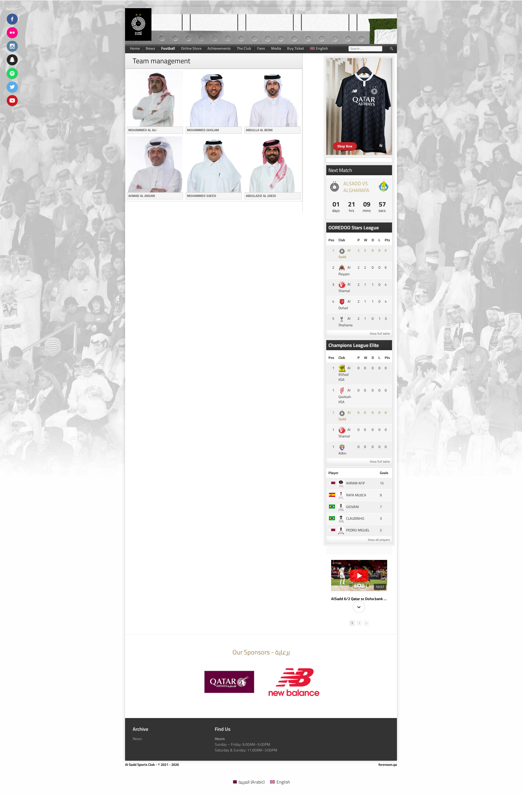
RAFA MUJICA (356, 495)
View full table (380, 333)
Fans (261, 48)
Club (341, 240)
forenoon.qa (387, 764)
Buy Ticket (295, 48)
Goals (384, 472)
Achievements (219, 48)
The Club (244, 48)
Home (135, 48)
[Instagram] (12, 46)
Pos (331, 240)
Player (333, 472)
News (150, 48)
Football (168, 48)
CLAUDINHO (355, 518)
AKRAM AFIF (355, 483)
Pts (387, 240)
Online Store (191, 48)
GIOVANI (352, 506)
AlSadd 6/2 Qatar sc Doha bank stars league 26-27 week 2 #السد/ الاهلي (359, 598)
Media (276, 48)
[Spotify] (12, 73)
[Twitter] (12, 87)
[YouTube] (12, 100)
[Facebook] (12, 19)
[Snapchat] (12, 59)
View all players (379, 540)
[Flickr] (12, 32)
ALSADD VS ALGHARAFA (356, 187)
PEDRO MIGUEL (357, 530)
